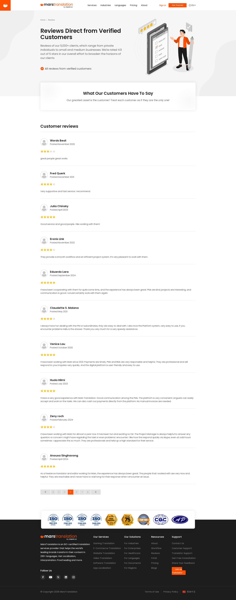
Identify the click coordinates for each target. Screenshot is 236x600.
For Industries (131, 543)
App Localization (102, 568)
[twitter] (58, 577)
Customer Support (182, 548)
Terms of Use (152, 591)
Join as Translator (177, 571)
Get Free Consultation (184, 558)
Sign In (162, 5)
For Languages (132, 558)
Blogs (154, 568)
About (144, 5)
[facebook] (42, 577)
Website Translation (104, 553)
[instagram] (73, 577)
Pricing (133, 5)
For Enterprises (132, 548)
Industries (105, 5)
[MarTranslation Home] (5, 5)
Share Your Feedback (183, 563)
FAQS (154, 558)
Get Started (177, 5)
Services (92, 5)
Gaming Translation (103, 543)
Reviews (155, 553)
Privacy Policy (170, 591)
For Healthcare (132, 553)
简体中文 (191, 592)
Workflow (156, 548)
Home (42, 20)
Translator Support (182, 553)
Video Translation (102, 558)
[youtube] (50, 577)
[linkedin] (65, 577)
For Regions (130, 568)
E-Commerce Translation (107, 548)
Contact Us (178, 543)
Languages (120, 5)
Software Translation (104, 563)
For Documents (132, 563)
